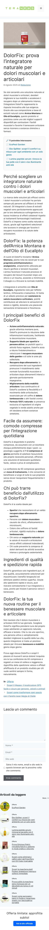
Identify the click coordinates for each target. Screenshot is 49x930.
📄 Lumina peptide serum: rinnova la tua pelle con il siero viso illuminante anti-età (24, 162)
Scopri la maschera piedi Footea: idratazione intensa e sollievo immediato (24, 871)
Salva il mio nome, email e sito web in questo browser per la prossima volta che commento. (24, 767)
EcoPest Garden (18, 808)
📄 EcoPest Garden (15, 144)
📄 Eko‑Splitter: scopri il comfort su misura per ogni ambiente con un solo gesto (24, 152)
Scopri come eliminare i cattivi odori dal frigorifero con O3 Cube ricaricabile (23, 859)
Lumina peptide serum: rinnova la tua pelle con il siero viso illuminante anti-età (23, 833)
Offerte (10, 681)
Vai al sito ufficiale (24, 923)
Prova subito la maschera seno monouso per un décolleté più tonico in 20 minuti (22, 885)
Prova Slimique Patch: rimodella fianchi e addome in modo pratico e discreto (23, 846)
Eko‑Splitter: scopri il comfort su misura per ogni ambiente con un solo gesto (23, 819)
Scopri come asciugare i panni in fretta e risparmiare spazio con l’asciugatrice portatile (23, 899)
